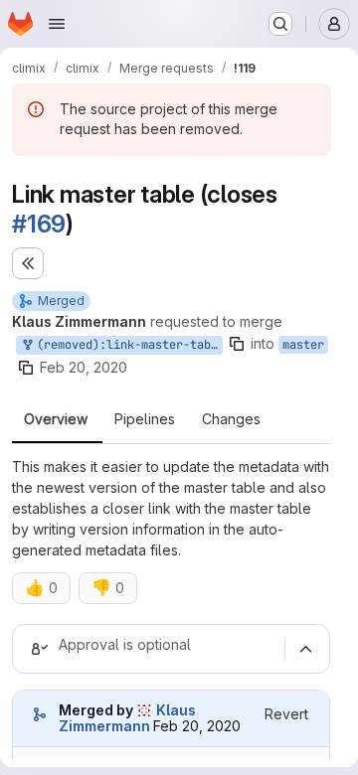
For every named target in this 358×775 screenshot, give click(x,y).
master (303, 345)
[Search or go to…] (280, 24)
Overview (56, 419)
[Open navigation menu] (57, 24)
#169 (39, 224)
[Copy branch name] (237, 344)
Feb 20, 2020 (83, 367)
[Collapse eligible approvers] (305, 649)
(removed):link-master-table (126, 345)
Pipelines (144, 419)
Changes (231, 419)
